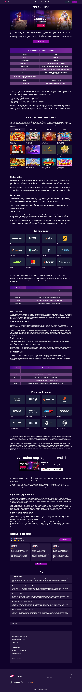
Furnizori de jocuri (16, 647)
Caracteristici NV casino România (19, 636)
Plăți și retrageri (15, 642)
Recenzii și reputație (16, 658)
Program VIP (15, 645)
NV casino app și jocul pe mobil (19, 650)
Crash (48, 129)
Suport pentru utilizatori (17, 656)
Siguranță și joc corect (17, 653)
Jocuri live (32, 129)
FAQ (13, 661)
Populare (17, 129)
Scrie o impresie (65, 539)
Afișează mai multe (41, 563)
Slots (64, 129)
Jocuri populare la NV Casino (18, 639)
